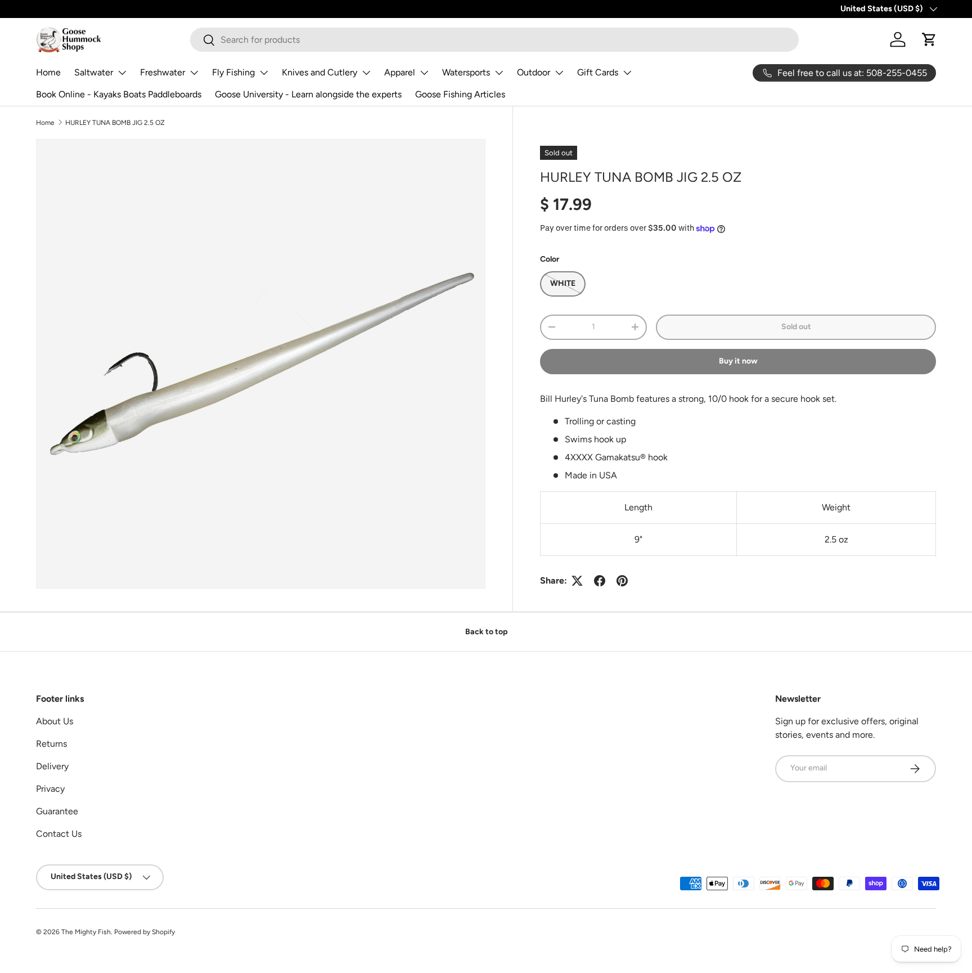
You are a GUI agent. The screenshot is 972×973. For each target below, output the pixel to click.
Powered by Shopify (144, 932)
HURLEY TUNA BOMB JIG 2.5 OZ (115, 123)
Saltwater (93, 72)
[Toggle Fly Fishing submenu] (264, 72)
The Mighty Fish (86, 932)
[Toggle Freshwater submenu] (194, 72)
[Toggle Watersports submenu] (499, 72)
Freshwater (162, 72)
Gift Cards (597, 72)
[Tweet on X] (577, 581)
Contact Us (59, 833)
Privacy (50, 788)
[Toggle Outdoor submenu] (559, 72)
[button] (929, 39)
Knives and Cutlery (319, 72)
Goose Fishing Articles (460, 94)
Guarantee (57, 811)
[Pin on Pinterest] (622, 581)
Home (48, 72)
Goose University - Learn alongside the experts (308, 94)
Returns (51, 743)
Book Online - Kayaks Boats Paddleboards (118, 94)
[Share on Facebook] (599, 581)
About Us (54, 721)
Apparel (399, 72)
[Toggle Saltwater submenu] (122, 72)
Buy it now (738, 361)
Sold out (796, 326)
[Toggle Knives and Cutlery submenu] (366, 72)
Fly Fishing (233, 72)
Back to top (486, 631)
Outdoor (533, 72)
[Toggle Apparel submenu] (424, 72)
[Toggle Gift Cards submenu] (627, 72)
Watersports (466, 72)
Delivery (52, 766)
